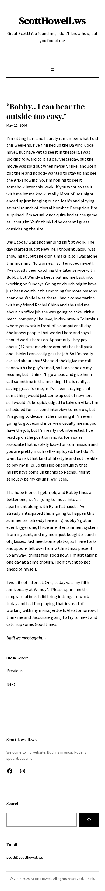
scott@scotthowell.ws (24, 857)
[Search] (89, 820)
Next (10, 684)
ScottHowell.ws (52, 20)
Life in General (17, 657)
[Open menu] (52, 68)
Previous (14, 670)
